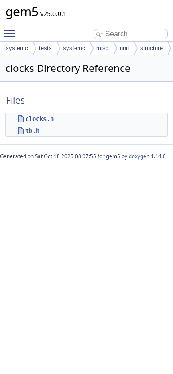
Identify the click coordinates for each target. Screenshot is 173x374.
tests (45, 48)
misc (102, 48)
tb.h (32, 130)
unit (124, 48)
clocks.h (39, 118)
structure (151, 48)
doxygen (139, 156)
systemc (17, 48)
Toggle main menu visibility (12, 33)
